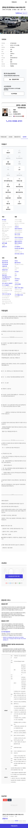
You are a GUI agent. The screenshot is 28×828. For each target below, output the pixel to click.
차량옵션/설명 (3, 137)
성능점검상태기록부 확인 (14, 576)
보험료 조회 (25, 13)
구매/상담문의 (14, 826)
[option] (14, 808)
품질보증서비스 (17, 137)
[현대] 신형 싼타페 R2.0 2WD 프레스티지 (13, 814)
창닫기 (26, 2)
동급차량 (24, 137)
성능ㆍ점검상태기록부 (14, 79)
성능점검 (10, 137)
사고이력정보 (14, 93)
